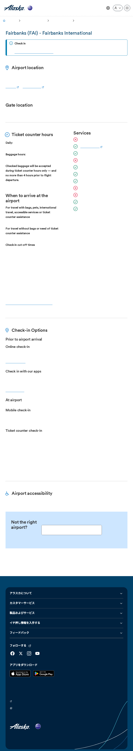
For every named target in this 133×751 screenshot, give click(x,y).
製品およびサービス (22, 602)
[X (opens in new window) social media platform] (21, 643)
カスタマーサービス (22, 593)
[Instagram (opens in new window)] (29, 643)
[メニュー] (127, 8)
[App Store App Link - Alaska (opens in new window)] (20, 666)
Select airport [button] (109, 519)
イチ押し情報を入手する (25, 612)
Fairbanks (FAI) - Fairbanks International (49, 33)
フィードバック (19, 622)
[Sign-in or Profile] (118, 8)
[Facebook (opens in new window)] (12, 643)
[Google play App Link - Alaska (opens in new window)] (43, 666)
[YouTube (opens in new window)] (37, 643)
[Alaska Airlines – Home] (18, 8)
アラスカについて (21, 583)
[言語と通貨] (108, 8)
